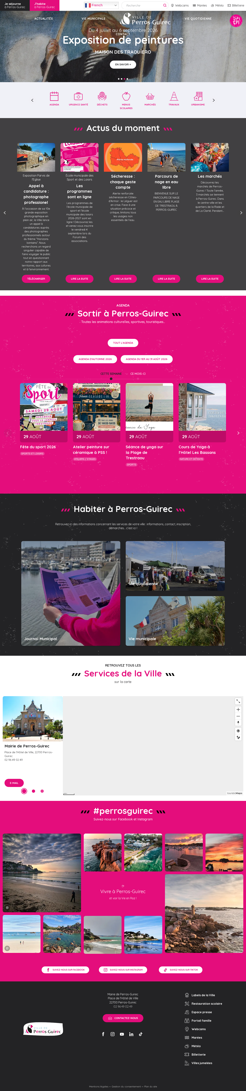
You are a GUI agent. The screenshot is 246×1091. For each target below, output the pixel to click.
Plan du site (150, 1086)
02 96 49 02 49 (122, 1006)
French (97, 5)
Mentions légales (98, 1086)
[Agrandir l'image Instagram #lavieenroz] (62, 934)
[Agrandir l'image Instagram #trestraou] (42, 873)
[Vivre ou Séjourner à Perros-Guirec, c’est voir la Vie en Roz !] (145, 18)
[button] (32, 100)
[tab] (111, 374)
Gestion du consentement (126, 1086)
